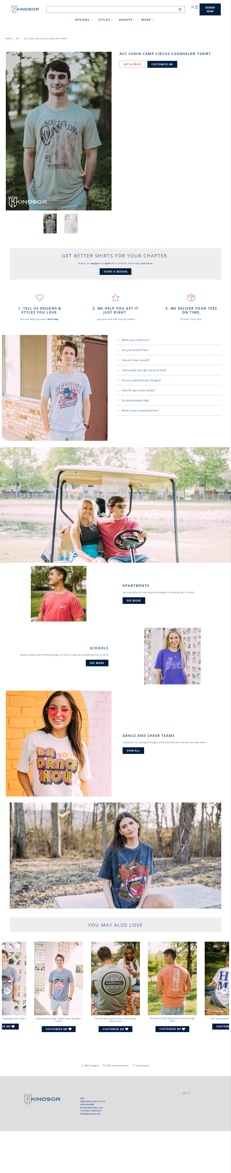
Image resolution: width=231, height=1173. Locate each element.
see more (134, 600)
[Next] (224, 990)
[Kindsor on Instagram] (184, 1093)
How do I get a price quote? (138, 390)
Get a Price (132, 64)
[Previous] (6, 990)
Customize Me (162, 64)
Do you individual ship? (135, 400)
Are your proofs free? (135, 350)
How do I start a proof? (135, 360)
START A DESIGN (115, 271)
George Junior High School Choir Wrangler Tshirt (58, 1020)
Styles (104, 20)
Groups (125, 20)
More (146, 20)
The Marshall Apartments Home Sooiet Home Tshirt (115, 1020)
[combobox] (115, 9)
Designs (82, 20)
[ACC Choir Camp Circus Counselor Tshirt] (59, 131)
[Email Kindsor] (188, 1093)
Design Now (210, 9)
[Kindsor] (25, 9)
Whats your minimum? (135, 340)
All (17, 38)
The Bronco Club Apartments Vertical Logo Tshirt (172, 1020)
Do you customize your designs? (141, 380)
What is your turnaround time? (140, 410)
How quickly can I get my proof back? (144, 370)
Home (9, 38)
